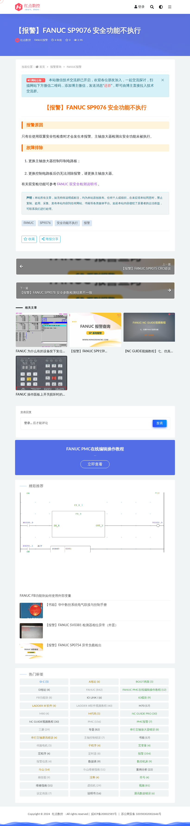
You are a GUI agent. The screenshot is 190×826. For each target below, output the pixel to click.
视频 (144, 785)
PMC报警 (144, 721)
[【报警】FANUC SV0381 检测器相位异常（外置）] (31, 633)
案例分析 (144, 769)
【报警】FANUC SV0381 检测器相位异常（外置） (81, 625)
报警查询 (55, 66)
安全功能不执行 (67, 223)
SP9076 (45, 223)
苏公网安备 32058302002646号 (141, 814)
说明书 (94, 793)
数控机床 (144, 761)
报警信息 (44, 761)
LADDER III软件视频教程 (94, 705)
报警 (87, 223)
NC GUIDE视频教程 (44, 721)
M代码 (94, 713)
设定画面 (44, 793)
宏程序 (44, 753)
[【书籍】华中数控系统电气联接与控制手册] (31, 618)
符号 (144, 777)
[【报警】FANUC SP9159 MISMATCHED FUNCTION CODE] (95, 330)
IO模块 (144, 697)
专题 (94, 729)
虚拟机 (94, 785)
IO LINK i (94, 697)
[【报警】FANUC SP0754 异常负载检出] (31, 651)
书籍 (144, 737)
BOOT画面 (144, 681)
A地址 (94, 681)
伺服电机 (44, 745)
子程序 (94, 745)
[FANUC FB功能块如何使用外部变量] (95, 522)
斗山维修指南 (94, 769)
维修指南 (44, 785)
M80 (44, 713)
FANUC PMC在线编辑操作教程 (144, 689)
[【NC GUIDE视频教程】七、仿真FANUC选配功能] (149, 327)
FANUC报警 (41, 40)
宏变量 (144, 745)
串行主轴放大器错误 (144, 729)
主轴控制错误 (94, 737)
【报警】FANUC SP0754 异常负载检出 (73, 645)
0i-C (44, 681)
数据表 (94, 761)
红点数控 (25, 40)
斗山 (44, 769)
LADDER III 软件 (44, 705)
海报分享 (51, 239)
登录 (141, 7)
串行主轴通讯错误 (44, 737)
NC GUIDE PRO (144, 713)
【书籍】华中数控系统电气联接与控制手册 (76, 604)
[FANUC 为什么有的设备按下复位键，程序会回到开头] (41, 332)
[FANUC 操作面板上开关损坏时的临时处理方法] (41, 389)
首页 (42, 66)
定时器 (94, 753)
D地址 (44, 689)
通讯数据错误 (144, 793)
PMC (94, 721)
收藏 (31, 239)
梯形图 (44, 777)
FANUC (29, 223)
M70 (144, 705)
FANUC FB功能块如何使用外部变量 (45, 595)
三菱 (44, 729)
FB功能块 (44, 697)
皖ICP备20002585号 (104, 814)
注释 (94, 777)
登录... (28, 423)
